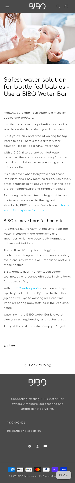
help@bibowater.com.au (24, 431)
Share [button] (11, 345)
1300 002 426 (16, 422)
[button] (7, 6)
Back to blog (40, 365)
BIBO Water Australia (29, 476)
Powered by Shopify (54, 476)
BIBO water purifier (27, 288)
